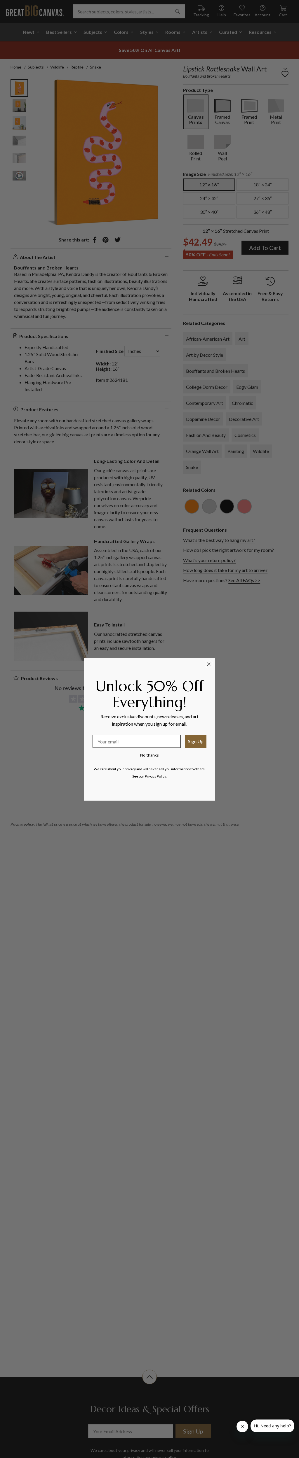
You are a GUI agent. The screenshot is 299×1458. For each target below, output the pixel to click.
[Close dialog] (208, 664)
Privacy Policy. (156, 776)
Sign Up (196, 741)
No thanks (149, 754)
